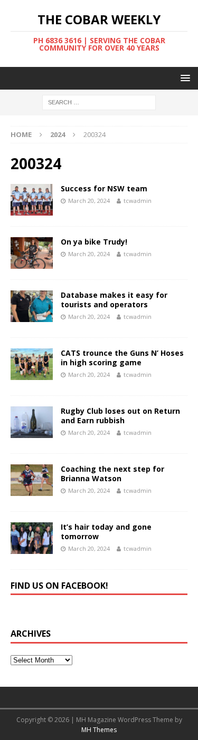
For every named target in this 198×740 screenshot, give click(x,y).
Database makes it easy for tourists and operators (114, 299)
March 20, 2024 (89, 201)
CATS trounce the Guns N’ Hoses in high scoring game (122, 357)
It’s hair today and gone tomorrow (106, 531)
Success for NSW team (104, 188)
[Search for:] (99, 102)
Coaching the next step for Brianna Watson (112, 473)
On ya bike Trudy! (94, 242)
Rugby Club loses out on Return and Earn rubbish (120, 415)
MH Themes (99, 729)
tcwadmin (138, 201)
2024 (57, 134)
